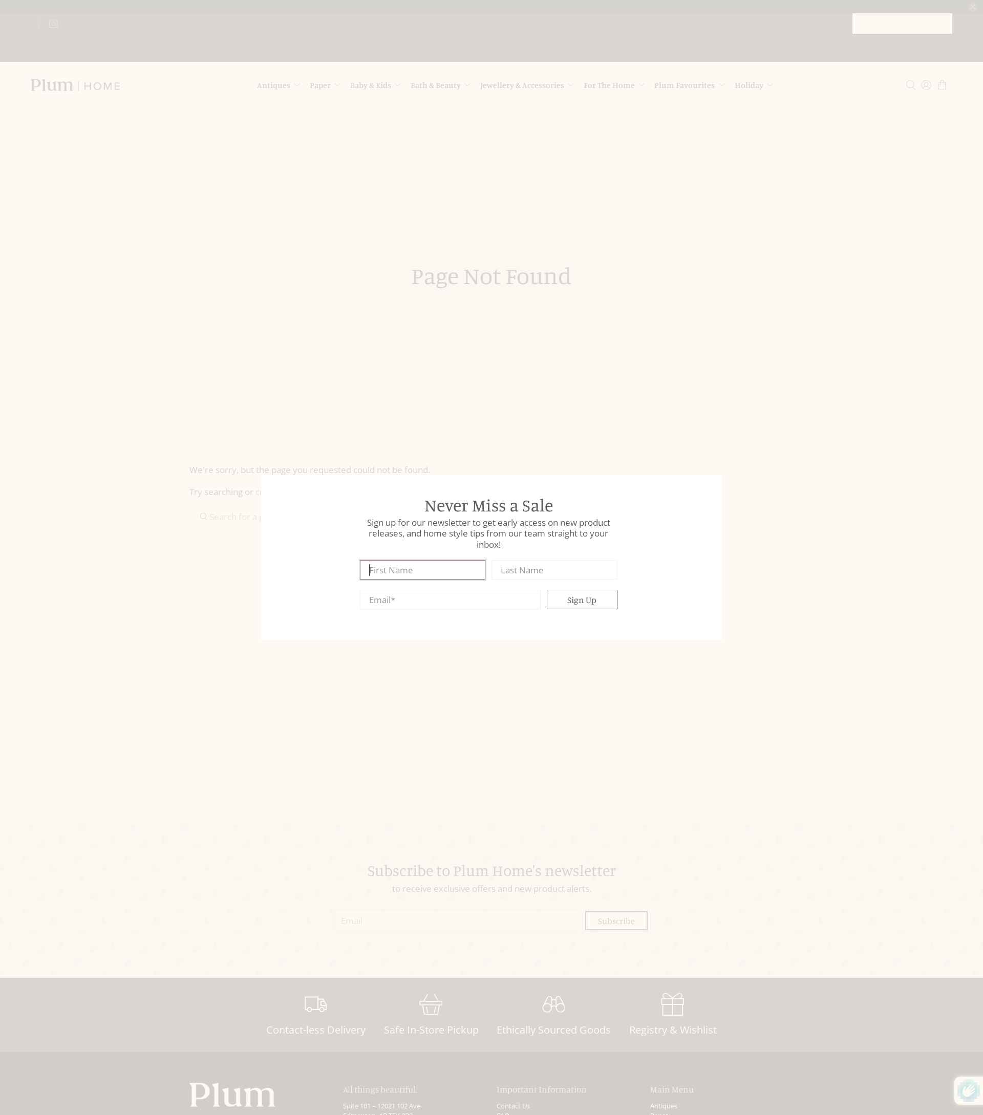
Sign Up (581, 599)
